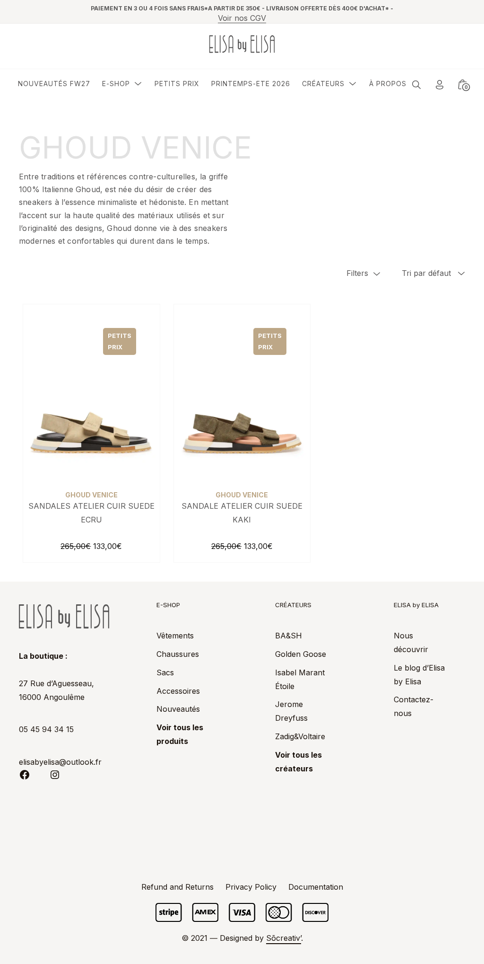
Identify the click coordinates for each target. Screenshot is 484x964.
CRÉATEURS (323, 84)
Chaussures (177, 654)
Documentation (315, 887)
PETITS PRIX (177, 84)
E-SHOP (116, 84)
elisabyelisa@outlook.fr (60, 762)
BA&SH (288, 635)
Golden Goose (300, 654)
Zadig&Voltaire (300, 736)
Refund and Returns (177, 887)
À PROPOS (387, 84)
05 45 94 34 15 (46, 729)
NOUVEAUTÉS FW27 (54, 84)
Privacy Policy (251, 887)
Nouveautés (178, 709)
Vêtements (175, 635)
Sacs (165, 672)
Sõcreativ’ (283, 938)
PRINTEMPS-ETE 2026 (250, 84)
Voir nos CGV (242, 18)
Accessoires (178, 691)
